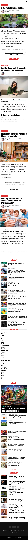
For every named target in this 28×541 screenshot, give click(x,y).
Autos (2, 335)
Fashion (3, 352)
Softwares (3, 370)
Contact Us (5, 530)
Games (2, 353)
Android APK (4, 332)
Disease (3, 347)
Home (2, 358)
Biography (3, 337)
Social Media (4, 368)
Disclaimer (23, 530)
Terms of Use (14, 532)
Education (3, 348)
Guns (2, 355)
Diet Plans (3, 343)
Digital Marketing (5, 345)
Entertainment (4, 350)
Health (2, 357)
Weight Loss (4, 378)
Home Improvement (6, 360)
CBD (2, 340)
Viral (2, 377)
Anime (2, 333)
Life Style (3, 363)
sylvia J (7, 11)
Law (2, 362)
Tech (2, 373)
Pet (2, 365)
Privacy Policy (16, 530)
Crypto (2, 342)
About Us (10, 530)
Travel (2, 375)
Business (3, 338)
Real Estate (4, 367)
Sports (2, 372)
